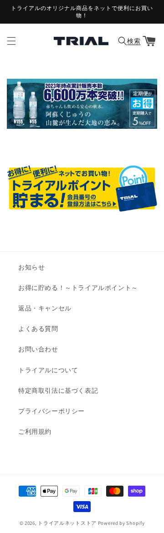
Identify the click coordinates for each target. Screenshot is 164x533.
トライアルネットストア (67, 523)
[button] (11, 41)
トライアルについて (48, 370)
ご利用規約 (34, 431)
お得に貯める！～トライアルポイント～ (78, 288)
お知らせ (31, 267)
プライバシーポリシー (51, 411)
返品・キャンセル (45, 308)
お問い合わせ (38, 349)
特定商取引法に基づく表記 (58, 390)
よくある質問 (38, 329)
